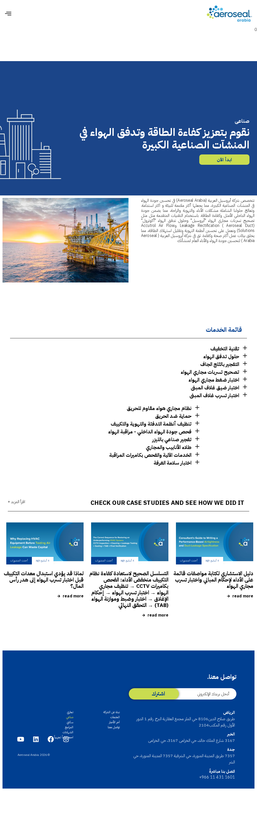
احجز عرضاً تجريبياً (63, 737)
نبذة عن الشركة (111, 712)
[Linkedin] (36, 739)
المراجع (69, 727)
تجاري (70, 712)
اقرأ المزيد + (16, 502)
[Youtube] (21, 739)
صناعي (69, 717)
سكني (70, 722)
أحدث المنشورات (189, 560)
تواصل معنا (114, 727)
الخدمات (115, 717)
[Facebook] (51, 739)
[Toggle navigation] (46, 13)
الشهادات (68, 732)
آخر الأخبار (114, 722)
